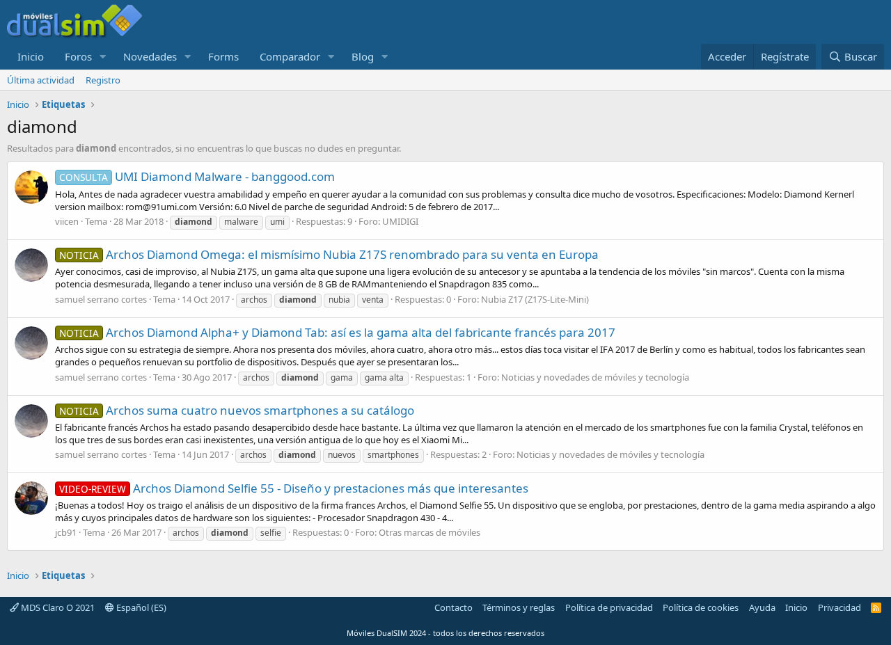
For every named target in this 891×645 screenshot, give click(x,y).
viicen (67, 221)
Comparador (290, 56)
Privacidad (839, 607)
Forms (223, 56)
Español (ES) (140, 607)
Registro (103, 80)
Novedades (150, 56)
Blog (363, 56)
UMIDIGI (400, 221)
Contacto (453, 607)
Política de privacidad (609, 607)
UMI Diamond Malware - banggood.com (197, 176)
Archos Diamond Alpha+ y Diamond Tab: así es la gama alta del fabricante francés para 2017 (337, 332)
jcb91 (66, 532)
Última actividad (40, 80)
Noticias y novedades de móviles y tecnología (595, 377)
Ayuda (762, 607)
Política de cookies (701, 607)
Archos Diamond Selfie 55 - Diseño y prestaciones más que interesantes (293, 488)
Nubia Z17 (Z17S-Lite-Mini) (535, 299)
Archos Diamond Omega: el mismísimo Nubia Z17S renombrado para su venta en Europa (329, 254)
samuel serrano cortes (101, 299)
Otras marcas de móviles (429, 532)
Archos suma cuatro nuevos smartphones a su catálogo (236, 410)
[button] (103, 57)
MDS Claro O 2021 (57, 607)
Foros (78, 56)
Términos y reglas (518, 607)
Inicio (30, 56)
